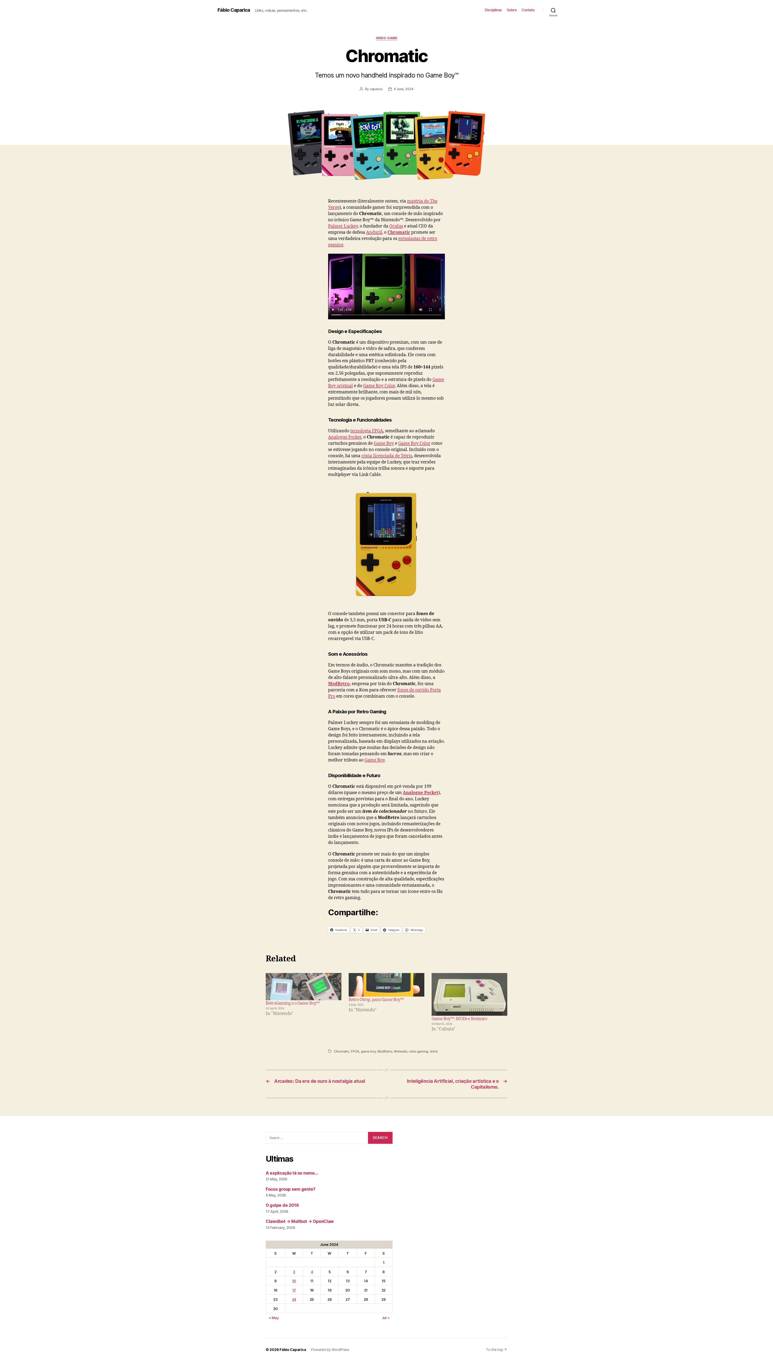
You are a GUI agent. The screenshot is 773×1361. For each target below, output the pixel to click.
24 (294, 1299)
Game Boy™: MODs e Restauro (459, 1019)
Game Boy (384, 443)
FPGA (355, 1051)
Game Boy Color (379, 386)
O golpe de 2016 (282, 1205)
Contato (528, 10)
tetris (434, 1051)
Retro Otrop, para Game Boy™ (376, 999)
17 (294, 1290)
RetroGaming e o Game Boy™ (293, 1003)
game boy (368, 1051)
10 (294, 1281)
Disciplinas (493, 10)
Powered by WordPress (330, 1350)
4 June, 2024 (403, 89)
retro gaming (418, 1051)
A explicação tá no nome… (292, 1173)
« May (274, 1318)
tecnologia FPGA (366, 431)
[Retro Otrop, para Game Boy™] (386, 984)
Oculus (396, 226)
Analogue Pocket (344, 437)
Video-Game (386, 38)
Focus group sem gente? (290, 1189)
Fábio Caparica (233, 10)
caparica (376, 89)
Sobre (512, 10)
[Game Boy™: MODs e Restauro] (469, 994)
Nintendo (400, 1051)
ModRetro (384, 1051)
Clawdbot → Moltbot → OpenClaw (300, 1221)
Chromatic (399, 232)
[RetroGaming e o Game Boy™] (303, 986)
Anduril (374, 232)
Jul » (386, 1318)
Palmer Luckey (343, 226)
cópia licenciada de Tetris (386, 456)
